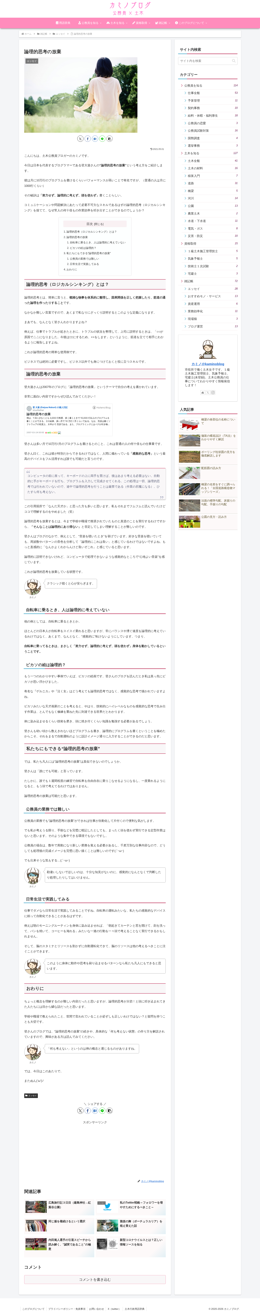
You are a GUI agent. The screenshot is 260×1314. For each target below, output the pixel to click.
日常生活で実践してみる (84, 263)
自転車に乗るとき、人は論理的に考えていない (98, 242)
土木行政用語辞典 (135, 1308)
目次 (89, 224)
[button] (109, 139)
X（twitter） (114, 1308)
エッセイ (32, 1095)
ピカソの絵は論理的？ (83, 247)
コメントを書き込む (95, 1279)
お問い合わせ (96, 1308)
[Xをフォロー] (208, 392)
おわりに (72, 269)
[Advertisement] (95, 1150)
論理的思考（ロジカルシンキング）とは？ (92, 231)
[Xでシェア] (80, 139)
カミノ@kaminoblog (208, 364)
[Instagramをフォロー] (213, 392)
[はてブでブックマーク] (95, 139)
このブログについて (33, 1308)
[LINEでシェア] (102, 139)
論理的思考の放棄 (77, 237)
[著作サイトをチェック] (202, 392)
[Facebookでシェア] (88, 139)
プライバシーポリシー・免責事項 (66, 1308)
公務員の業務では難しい (84, 258)
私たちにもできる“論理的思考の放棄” (89, 253)
